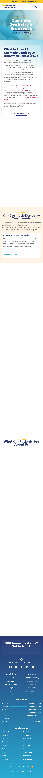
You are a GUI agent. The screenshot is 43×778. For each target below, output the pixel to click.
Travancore (27, 759)
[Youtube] (16, 666)
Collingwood (6, 749)
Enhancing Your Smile (11, 9)
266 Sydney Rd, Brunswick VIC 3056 (21, 662)
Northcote (27, 742)
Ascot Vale (6, 732)
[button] (39, 7)
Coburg (5, 745)
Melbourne (27, 735)
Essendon (5, 752)
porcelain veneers (30, 88)
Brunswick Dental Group (10, 6)
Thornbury (27, 756)
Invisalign (24, 90)
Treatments (32, 674)
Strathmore (27, 752)
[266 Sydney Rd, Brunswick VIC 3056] (21, 659)
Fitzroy (4, 756)
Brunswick (6, 735)
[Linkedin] (26, 666)
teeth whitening (10, 90)
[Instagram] (32, 666)
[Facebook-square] (10, 666)
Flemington (6, 759)
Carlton (5, 739)
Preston (26, 749)
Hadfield (26, 732)
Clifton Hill (5, 742)
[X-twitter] (21, 666)
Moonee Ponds (29, 739)
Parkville (26, 745)
